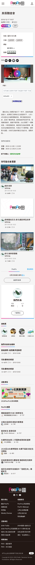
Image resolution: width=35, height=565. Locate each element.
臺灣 (9, 36)
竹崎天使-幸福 (8, 462)
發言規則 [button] (30, 269)
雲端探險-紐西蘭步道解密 (11, 350)
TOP (31, 553)
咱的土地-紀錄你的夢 (8, 532)
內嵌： (5, 85)
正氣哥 (6, 424)
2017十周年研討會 (24, 529)
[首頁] (17, 3)
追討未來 (8, 185)
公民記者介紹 (22, 513)
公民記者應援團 (23, 510)
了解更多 (17, 313)
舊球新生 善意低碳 (8, 431)
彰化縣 (13, 36)
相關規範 (4, 507)
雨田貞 (6, 473)
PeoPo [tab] (14, 269)
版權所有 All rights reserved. (12, 52)
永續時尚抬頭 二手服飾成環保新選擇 (15, 440)
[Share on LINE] (13, 60)
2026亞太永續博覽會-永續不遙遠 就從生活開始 (17, 449)
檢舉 (15, 26)
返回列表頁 (17, 280)
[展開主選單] (3, 3)
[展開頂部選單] (32, 3)
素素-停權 (22, 336)
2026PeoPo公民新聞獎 (9, 401)
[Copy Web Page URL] (17, 60)
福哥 (5, 453)
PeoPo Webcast (9, 433)
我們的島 (7, 188)
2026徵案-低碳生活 (24, 525)
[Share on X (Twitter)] (9, 60)
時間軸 (3, 510)
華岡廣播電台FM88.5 (10, 415)
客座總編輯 (21, 516)
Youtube (20, 495)
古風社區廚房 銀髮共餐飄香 (12, 422)
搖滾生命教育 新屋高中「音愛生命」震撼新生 (16, 470)
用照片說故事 (5, 535)
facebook (14, 495)
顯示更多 (10, 48)
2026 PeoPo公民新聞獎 (9, 529)
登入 (23, 275)
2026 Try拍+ (5, 525)
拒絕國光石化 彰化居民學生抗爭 (17, 219)
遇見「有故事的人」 (24, 535)
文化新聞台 (7, 442)
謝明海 (13, 336)
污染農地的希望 (7, 360)
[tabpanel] (17, 275)
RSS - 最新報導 (6, 544)
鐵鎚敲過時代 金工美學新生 (12, 413)
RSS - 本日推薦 (6, 547)
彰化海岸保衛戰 (11, 253)
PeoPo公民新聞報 (24, 504)
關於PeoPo (5, 504)
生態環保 (11, 40)
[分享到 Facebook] (6, 60)
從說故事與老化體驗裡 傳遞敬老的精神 (16, 460)
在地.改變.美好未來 (24, 532)
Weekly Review (6, 513)
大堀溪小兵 (31, 336)
